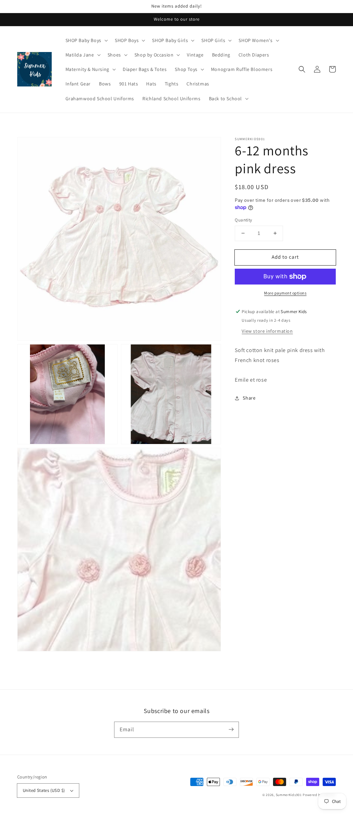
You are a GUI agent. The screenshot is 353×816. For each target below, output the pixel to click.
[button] (302, 69)
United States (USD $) (44, 790)
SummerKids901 (289, 795)
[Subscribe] (231, 729)
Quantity (243, 220)
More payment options (285, 293)
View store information (267, 331)
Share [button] (249, 398)
